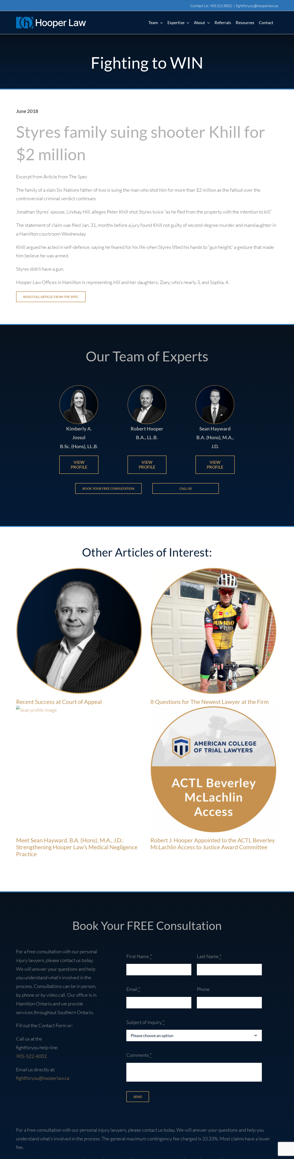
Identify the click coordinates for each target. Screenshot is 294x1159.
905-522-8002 (31, 1056)
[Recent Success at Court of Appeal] (80, 631)
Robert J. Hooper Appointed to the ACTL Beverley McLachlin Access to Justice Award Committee (212, 843)
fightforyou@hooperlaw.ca (257, 5)
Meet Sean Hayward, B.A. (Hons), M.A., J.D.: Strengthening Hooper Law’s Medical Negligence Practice (77, 847)
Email (133, 989)
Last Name (209, 956)
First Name (139, 956)
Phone (203, 989)
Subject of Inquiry (145, 1022)
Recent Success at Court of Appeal (59, 701)
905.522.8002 (221, 5)
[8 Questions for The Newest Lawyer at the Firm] (214, 631)
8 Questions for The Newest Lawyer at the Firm (209, 701)
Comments (139, 1055)
